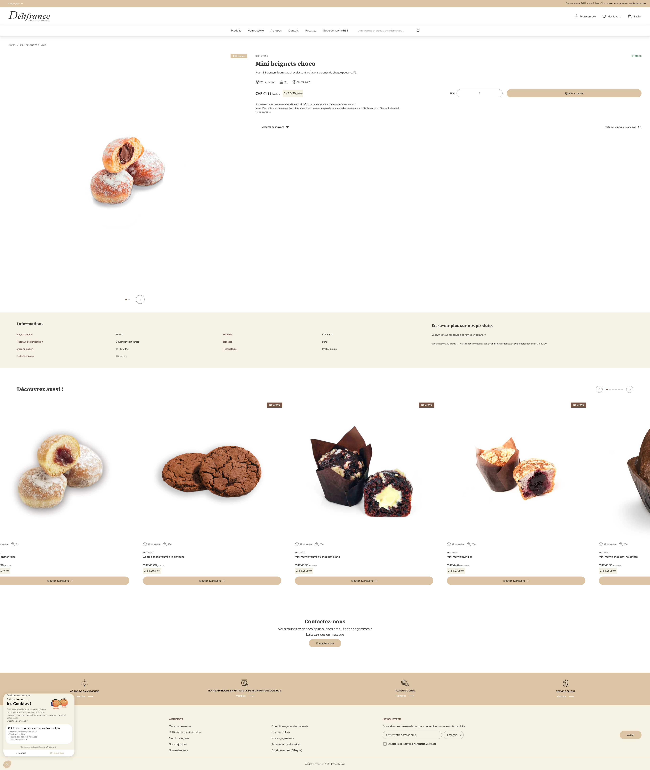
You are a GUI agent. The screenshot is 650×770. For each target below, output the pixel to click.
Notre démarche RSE (335, 30)
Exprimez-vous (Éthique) (287, 750)
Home (11, 45)
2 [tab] (610, 389)
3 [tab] (613, 389)
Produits (236, 30)
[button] (13, 3)
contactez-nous (637, 3)
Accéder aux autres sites (286, 744)
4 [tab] (616, 389)
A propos (276, 30)
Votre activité (256, 30)
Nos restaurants (178, 750)
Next (629, 389)
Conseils (293, 30)
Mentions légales (179, 738)
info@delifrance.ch (503, 343)
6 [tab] (622, 389)
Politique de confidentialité (185, 732)
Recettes (310, 30)
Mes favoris (614, 16)
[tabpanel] (212, 494)
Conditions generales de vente (290, 726)
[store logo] (29, 16)
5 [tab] (619, 389)
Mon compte (588, 16)
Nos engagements (283, 738)
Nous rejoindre (178, 744)
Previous (599, 389)
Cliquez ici (121, 355)
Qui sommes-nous (180, 726)
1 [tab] (607, 389)
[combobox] (390, 31)
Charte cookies (281, 732)
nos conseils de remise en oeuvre (466, 334)
